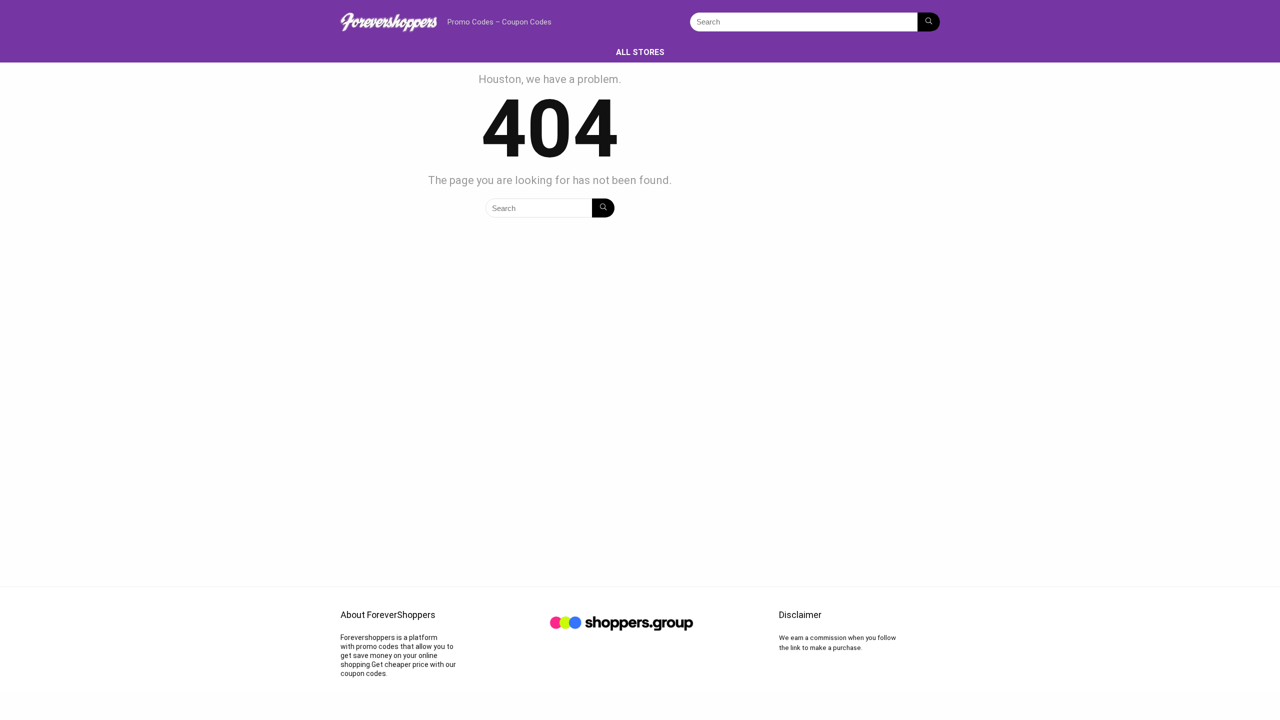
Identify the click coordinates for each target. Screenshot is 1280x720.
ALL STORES (640, 52)
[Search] (929, 22)
